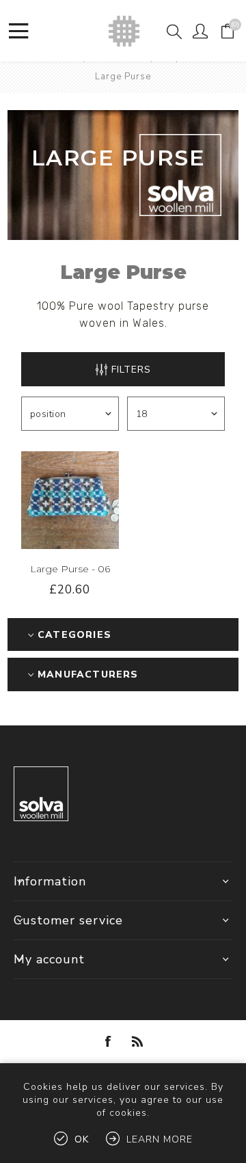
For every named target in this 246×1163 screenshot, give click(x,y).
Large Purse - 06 (70, 569)
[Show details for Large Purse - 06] (70, 500)
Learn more (159, 1139)
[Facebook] (109, 1041)
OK (81, 1139)
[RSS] (137, 1041)
